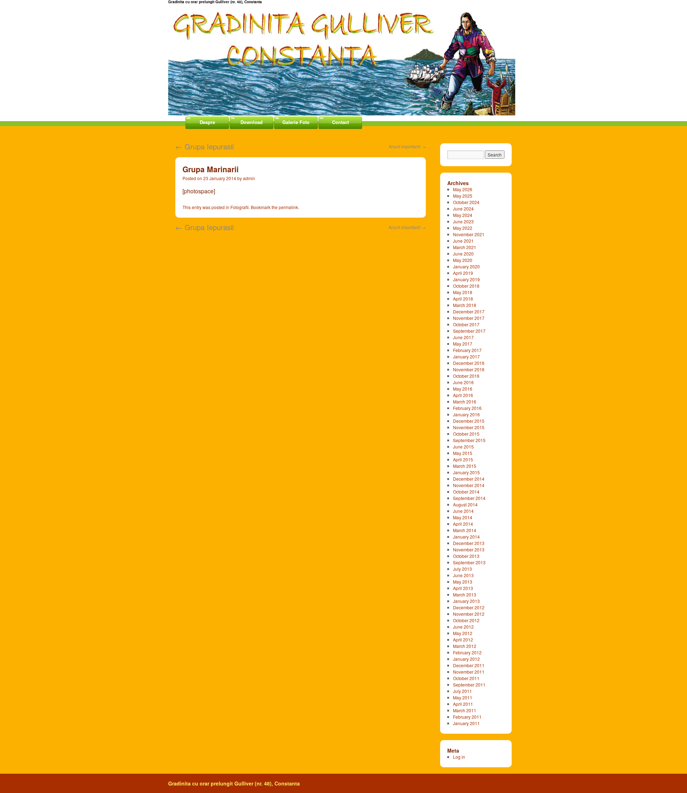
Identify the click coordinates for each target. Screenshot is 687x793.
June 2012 (463, 627)
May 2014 (462, 517)
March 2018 (464, 305)
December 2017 (468, 311)
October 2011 (466, 678)
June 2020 (463, 254)
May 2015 (462, 453)
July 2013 (462, 569)
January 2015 (466, 472)
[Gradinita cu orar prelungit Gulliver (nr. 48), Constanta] (343, 57)
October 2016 (466, 376)
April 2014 (463, 524)
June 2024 (463, 208)
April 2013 (463, 588)
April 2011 (463, 704)
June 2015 (463, 446)
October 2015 (466, 434)
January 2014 (466, 537)
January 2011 (466, 723)
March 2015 (464, 466)
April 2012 (463, 639)
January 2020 (466, 266)
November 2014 (468, 485)
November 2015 (468, 427)
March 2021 (464, 247)
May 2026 (462, 189)
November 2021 (468, 234)
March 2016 (464, 401)
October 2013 (466, 556)
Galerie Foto (296, 122)
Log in (459, 757)
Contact (340, 122)
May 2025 (462, 196)
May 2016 (462, 389)
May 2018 (462, 292)
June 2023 (463, 221)
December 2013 (468, 543)
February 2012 (467, 652)
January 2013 (466, 601)
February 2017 (467, 350)
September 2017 (469, 331)
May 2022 (462, 228)
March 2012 (464, 646)
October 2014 (466, 492)
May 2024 (462, 215)
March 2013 (464, 594)
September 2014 (469, 498)
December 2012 (468, 607)
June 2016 (463, 382)
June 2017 (463, 337)
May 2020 (462, 260)
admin (249, 178)
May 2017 (462, 344)
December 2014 (468, 479)
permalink (288, 207)
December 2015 (468, 421)
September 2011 (469, 685)
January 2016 (466, 414)
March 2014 (464, 530)
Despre (207, 122)
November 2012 (468, 614)
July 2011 (462, 691)
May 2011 (462, 697)
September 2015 (469, 440)
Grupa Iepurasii (204, 146)
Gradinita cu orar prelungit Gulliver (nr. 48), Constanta (234, 783)
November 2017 (468, 318)
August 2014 (465, 504)
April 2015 (463, 459)
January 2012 (466, 659)
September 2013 (469, 562)
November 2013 (468, 549)
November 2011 (468, 672)
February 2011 (467, 717)
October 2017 (466, 324)
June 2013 (463, 575)
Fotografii (239, 207)
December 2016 (468, 363)
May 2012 (462, 633)
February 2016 (467, 408)
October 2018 (466, 286)
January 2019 (466, 279)
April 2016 (463, 395)
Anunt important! (407, 146)
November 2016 (468, 369)
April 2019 (463, 273)
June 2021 (463, 241)
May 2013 (462, 582)
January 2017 (466, 356)
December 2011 (468, 665)
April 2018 (463, 299)
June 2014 (463, 511)
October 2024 (466, 202)
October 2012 (466, 620)
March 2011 (464, 710)
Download (251, 122)
